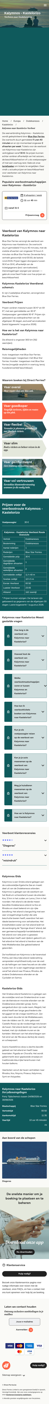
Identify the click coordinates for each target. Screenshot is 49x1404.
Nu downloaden (25, 1252)
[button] (25, 636)
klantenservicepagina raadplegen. (19, 1395)
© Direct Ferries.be (9, 1385)
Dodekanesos (32, 121)
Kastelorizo (7, 125)
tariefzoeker (8, 166)
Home (5, 121)
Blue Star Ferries (36, 136)
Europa (17, 121)
